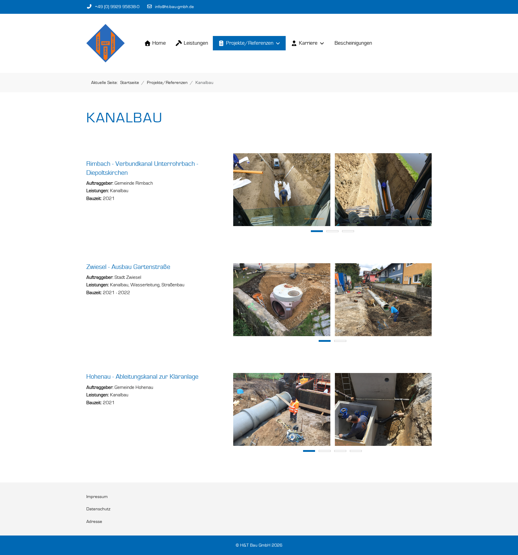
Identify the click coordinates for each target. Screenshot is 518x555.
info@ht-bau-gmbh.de (174, 6)
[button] (281, 189)
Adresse (94, 521)
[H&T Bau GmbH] (105, 43)
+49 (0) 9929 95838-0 (117, 6)
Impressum (97, 496)
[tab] (317, 231)
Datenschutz (98, 509)
